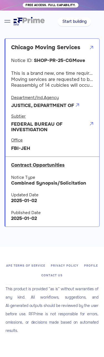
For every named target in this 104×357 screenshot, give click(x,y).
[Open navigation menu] (7, 21)
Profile (91, 265)
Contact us (52, 275)
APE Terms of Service (25, 265)
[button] (74, 21)
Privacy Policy (64, 265)
